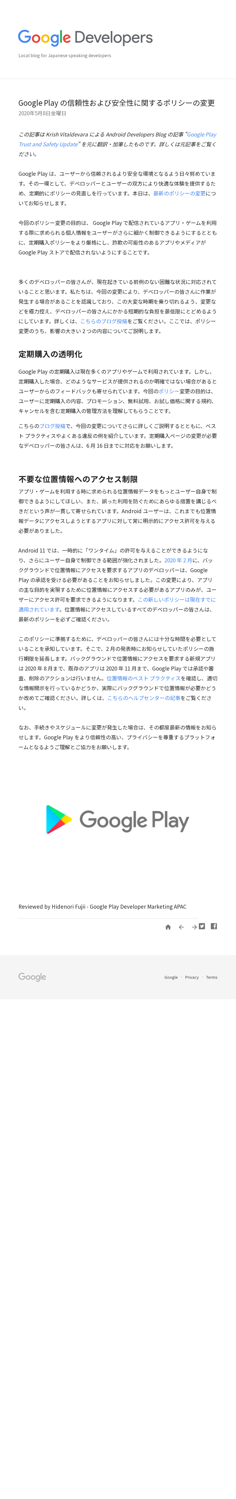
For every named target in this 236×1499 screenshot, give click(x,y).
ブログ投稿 (52, 426)
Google (171, 977)
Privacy (192, 977)
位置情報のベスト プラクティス (144, 678)
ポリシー (169, 391)
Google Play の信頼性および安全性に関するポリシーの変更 (116, 102)
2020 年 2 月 (178, 560)
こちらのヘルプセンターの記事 (143, 698)
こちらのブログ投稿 (103, 321)
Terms (212, 977)
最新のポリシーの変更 (179, 193)
